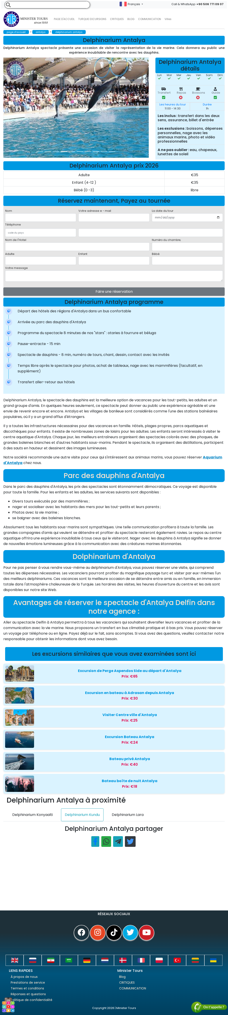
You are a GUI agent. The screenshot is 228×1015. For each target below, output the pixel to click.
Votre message (16, 268)
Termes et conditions (27, 988)
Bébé (156, 254)
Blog (122, 977)
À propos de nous (24, 977)
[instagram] (98, 932)
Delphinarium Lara (128, 814)
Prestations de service (28, 982)
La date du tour (162, 211)
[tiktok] (114, 932)
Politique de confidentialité (31, 1000)
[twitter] (130, 932)
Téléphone (13, 224)
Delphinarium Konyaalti (32, 814)
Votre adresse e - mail (94, 211)
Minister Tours (34, 20)
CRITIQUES (117, 19)
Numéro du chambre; (166, 240)
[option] (92, 108)
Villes (168, 19)
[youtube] (146, 932)
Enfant (82, 254)
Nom (8, 211)
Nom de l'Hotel (15, 240)
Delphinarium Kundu (82, 814)
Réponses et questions (28, 994)
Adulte (9, 254)
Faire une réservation (114, 291)
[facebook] (81, 932)
